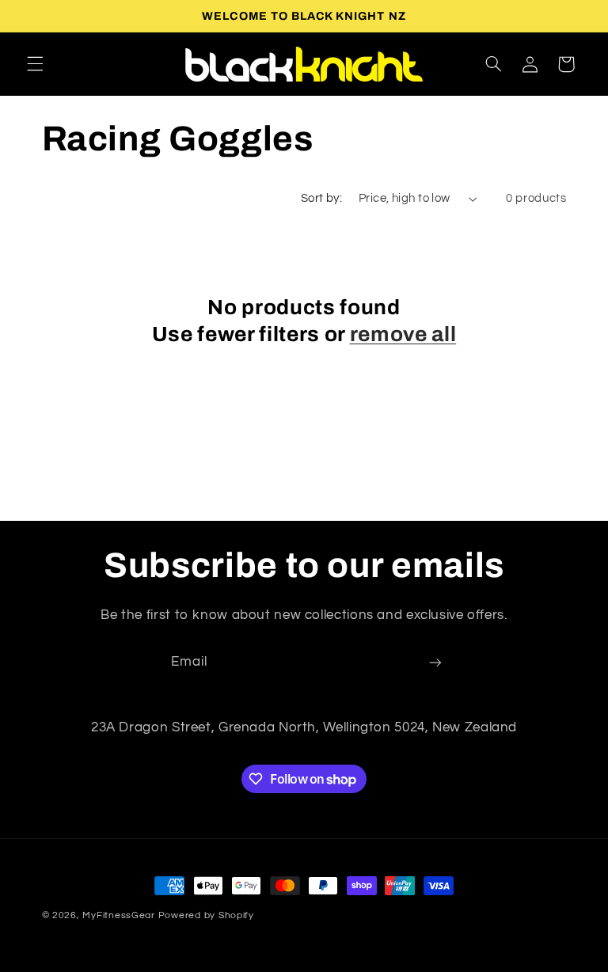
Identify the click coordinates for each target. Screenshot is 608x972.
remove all (403, 334)
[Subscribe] (435, 663)
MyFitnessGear (118, 915)
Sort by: (321, 198)
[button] (35, 64)
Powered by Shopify (206, 915)
